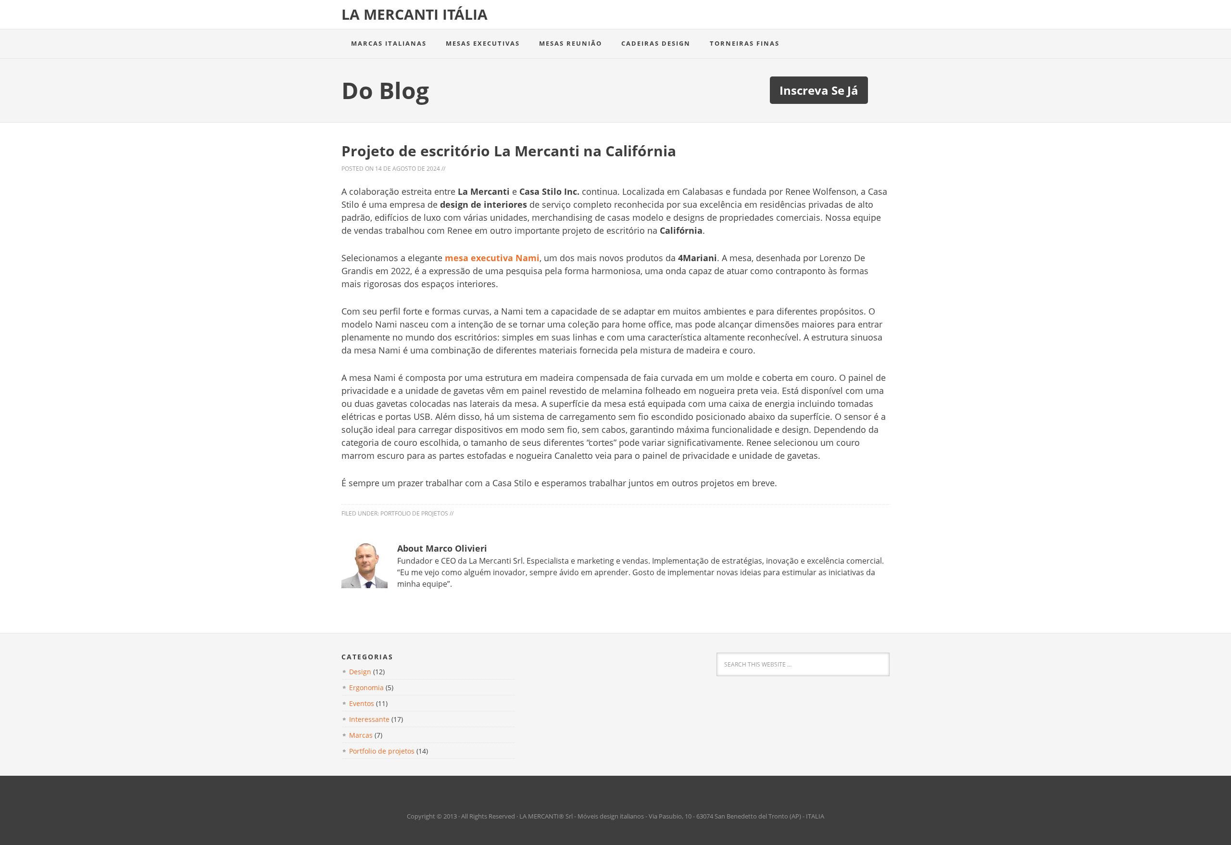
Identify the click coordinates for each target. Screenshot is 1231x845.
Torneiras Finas (744, 43)
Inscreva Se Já (818, 90)
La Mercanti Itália (414, 14)
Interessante (369, 719)
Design (360, 671)
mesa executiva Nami (492, 258)
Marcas (361, 735)
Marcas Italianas (389, 43)
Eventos (361, 703)
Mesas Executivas (483, 43)
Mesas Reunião (570, 43)
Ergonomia (366, 687)
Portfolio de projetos (414, 513)
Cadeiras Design (656, 43)
